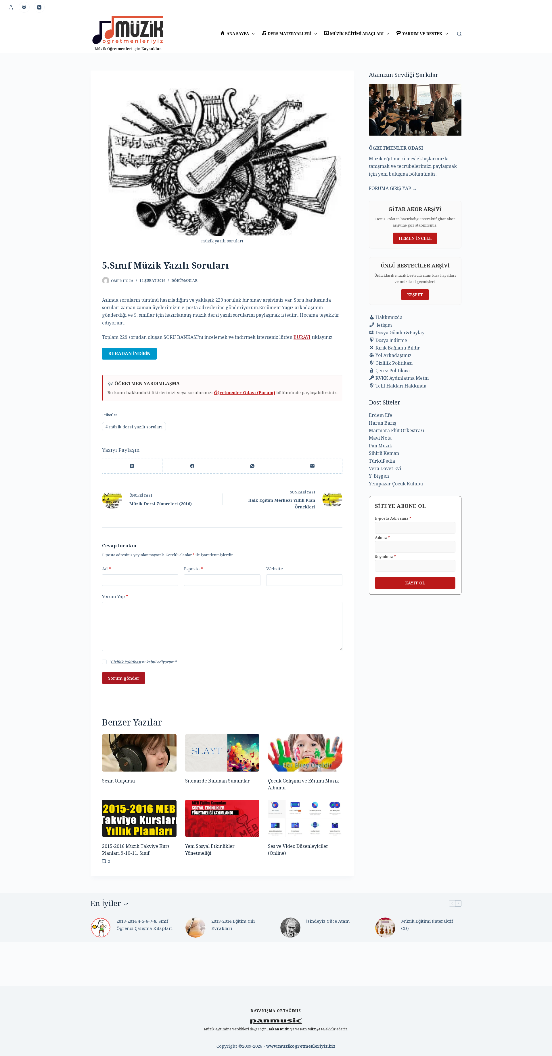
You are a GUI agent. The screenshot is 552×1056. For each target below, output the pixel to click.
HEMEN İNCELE (415, 238)
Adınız (382, 537)
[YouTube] (39, 7)
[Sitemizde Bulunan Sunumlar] (222, 752)
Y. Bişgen (379, 476)
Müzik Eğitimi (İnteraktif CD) (427, 924)
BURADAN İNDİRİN (129, 353)
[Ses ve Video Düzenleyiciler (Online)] (305, 818)
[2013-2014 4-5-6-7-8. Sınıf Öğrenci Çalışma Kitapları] (101, 928)
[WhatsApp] (252, 466)
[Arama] (459, 34)
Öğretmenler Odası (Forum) (244, 392)
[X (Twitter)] (132, 466)
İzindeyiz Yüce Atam (328, 921)
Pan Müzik (380, 445)
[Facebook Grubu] (24, 7)
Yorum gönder (123, 678)
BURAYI (302, 337)
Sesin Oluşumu (118, 781)
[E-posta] (312, 466)
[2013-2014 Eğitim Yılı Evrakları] (195, 928)
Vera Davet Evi (385, 468)
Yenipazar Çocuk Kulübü (396, 483)
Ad (106, 568)
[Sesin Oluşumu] (139, 752)
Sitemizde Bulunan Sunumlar (217, 781)
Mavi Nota (380, 438)
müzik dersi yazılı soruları (134, 427)
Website (274, 568)
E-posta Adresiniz (393, 518)
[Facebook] (192, 466)
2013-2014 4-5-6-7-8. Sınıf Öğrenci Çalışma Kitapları (144, 924)
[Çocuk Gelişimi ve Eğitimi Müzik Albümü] (305, 752)
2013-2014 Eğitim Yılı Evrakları (233, 924)
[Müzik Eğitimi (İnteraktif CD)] (385, 928)
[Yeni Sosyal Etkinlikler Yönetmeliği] (222, 818)
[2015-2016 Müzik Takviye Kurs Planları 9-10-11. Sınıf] (139, 818)
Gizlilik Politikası (126, 661)
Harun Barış (382, 423)
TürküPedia (382, 461)
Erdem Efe (380, 415)
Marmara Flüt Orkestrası (396, 430)
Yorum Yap (115, 596)
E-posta (193, 568)
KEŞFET (415, 294)
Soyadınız (385, 556)
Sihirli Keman (384, 453)
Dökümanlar (184, 280)
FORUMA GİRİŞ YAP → (393, 188)
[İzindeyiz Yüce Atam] (290, 928)
